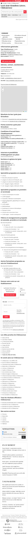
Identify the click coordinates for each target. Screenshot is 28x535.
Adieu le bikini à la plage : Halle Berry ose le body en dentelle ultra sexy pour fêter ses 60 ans (13, 493)
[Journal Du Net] (20, 524)
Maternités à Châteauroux (8, 366)
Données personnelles (6, 516)
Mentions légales (5, 517)
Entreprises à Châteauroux (9, 393)
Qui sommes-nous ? (7, 515)
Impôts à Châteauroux (7, 370)
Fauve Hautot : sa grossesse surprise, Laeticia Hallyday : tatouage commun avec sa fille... (14, 450)
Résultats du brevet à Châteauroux (11, 406)
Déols (9, 15)
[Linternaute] (7, 527)
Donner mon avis (10, 295)
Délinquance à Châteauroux (9, 381)
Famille (5, 432)
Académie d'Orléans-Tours (15, 54)
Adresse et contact (7, 39)
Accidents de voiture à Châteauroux (11, 377)
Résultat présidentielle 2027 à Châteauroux (13, 402)
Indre (9, 3)
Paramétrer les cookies (16, 516)
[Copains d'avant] (7, 530)
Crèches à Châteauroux (8, 368)
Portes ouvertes (7, 43)
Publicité (17, 515)
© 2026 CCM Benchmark (21, 517)
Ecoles (5, 3)
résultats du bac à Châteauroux (17, 121)
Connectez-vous (21, 313)
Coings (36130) (5, 345)
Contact (13, 515)
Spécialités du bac (20, 41)
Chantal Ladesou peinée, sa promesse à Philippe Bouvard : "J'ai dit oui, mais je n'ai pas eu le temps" (13, 456)
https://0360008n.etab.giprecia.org (15, 80)
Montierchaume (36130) (8, 349)
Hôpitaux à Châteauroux (8, 389)
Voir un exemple (22, 432)
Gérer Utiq (24, 516)
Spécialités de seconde (19, 38)
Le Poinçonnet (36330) (7, 341)
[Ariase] (7, 533)
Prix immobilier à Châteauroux (9, 394)
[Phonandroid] (20, 533)
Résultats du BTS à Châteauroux (10, 408)
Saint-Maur (15, 15)
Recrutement (22, 515)
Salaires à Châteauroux (8, 379)
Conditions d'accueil (21, 35)
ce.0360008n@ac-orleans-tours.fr (13, 78)
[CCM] (7, 524)
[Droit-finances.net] (20, 527)
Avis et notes (19, 43)
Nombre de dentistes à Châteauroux (11, 387)
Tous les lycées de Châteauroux (9, 84)
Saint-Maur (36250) (7, 339)
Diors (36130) (5, 347)
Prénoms (4, 414)
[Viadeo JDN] (20, 530)
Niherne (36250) (6, 351)
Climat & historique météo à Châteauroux (12, 375)
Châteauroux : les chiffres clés (9, 360)
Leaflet (25, 111)
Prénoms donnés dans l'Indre (9, 391)
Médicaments (5, 421)
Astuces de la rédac (7, 434)
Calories (4, 420)
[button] (3, 88)
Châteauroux (15, 3)
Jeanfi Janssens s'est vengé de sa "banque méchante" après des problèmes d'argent (13, 468)
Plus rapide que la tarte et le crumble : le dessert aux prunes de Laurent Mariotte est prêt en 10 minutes (13, 486)
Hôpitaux (4, 423)
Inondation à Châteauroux (8, 385)
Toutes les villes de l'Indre (9, 354)
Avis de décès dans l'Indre (8, 372)
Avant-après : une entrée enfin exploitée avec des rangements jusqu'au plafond (12, 462)
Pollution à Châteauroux (8, 383)
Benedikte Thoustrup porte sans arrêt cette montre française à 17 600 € (13, 474)
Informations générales (6, 36)
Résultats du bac (7, 41)
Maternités (5, 416)
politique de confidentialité (18, 329)
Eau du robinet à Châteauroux (9, 362)
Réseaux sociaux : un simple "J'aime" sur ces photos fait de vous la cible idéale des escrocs (13, 499)
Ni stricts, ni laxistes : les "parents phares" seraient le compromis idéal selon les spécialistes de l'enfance (13, 506)
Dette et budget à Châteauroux (10, 374)
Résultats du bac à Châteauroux (10, 404)
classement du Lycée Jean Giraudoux (18, 119)
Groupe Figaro (12, 517)
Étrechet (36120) (6, 343)
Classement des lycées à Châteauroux (11, 364)
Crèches (4, 418)
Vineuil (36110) (6, 353)
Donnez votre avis (9, 61)
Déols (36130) (5, 337)
